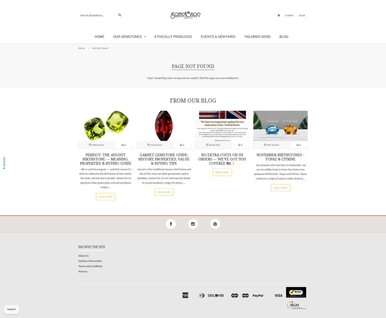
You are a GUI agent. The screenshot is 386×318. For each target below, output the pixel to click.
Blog (283, 36)
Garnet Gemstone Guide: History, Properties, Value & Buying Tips (164, 159)
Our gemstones (128, 36)
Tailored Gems (257, 36)
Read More (105, 197)
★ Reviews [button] (4, 163)
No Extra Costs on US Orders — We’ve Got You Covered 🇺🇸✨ (222, 159)
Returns (82, 271)
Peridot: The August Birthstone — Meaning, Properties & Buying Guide (105, 159)
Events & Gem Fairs (218, 36)
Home (99, 36)
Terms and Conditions (90, 266)
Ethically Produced (173, 36)
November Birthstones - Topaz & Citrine (280, 157)
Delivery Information (90, 261)
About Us (83, 255)
